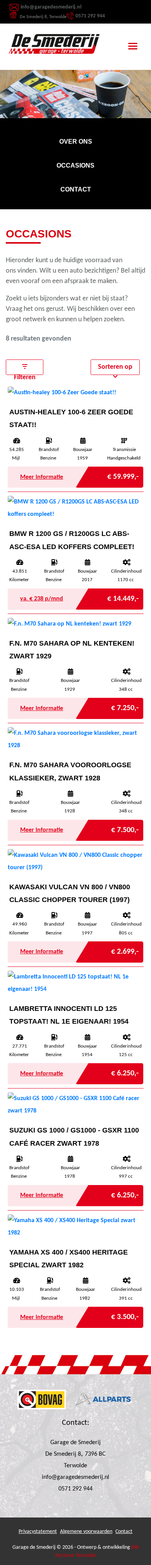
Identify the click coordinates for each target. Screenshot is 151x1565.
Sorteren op (115, 367)
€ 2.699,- (125, 949)
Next (139, 72)
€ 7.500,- (125, 828)
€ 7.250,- (125, 706)
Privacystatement (38, 1531)
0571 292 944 (90, 16)
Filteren (25, 374)
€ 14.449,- (123, 596)
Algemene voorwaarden (86, 1531)
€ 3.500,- (125, 1315)
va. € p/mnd (41, 599)
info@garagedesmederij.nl (51, 7)
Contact (123, 1531)
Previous (11, 72)
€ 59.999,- (123, 474)
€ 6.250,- (125, 1071)
